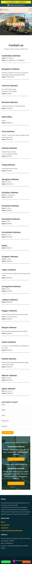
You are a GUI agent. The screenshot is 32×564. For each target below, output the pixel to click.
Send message (7, 432)
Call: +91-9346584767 (16, 459)
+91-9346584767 (11, 2)
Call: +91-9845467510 (16, 483)
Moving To (4, 426)
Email (3, 415)
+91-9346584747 (21, 2)
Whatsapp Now (6, 562)
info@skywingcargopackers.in (16, 5)
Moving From (5, 420)
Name (3, 404)
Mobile (3, 410)
